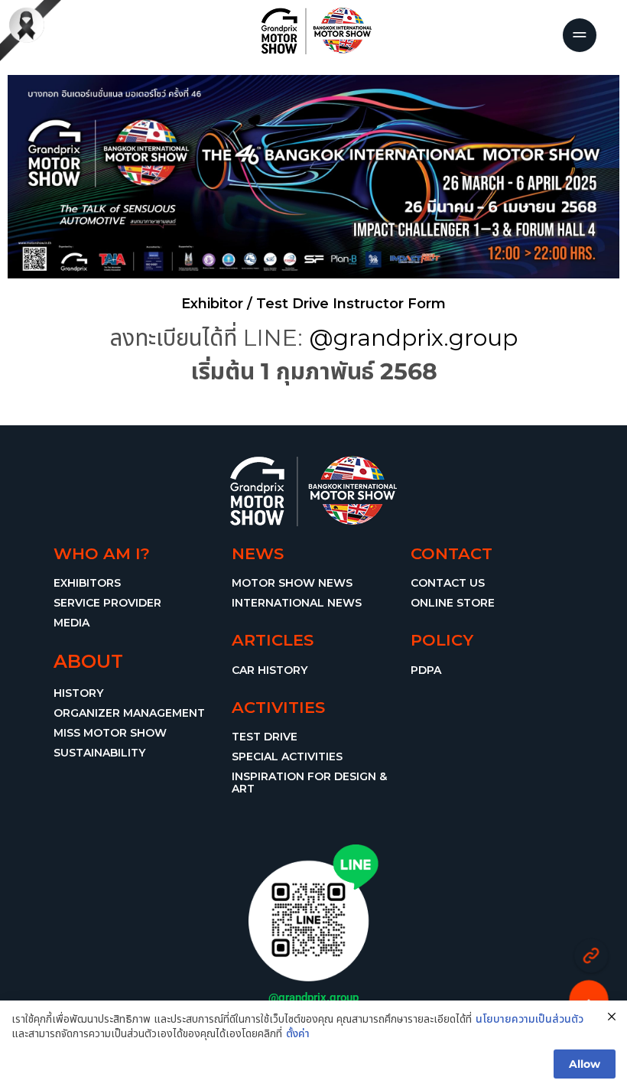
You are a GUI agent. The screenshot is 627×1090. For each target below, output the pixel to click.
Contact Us (448, 583)
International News (297, 603)
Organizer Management (129, 713)
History (78, 693)
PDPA (426, 670)
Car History (269, 670)
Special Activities (287, 756)
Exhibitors (87, 583)
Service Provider (107, 603)
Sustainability (99, 753)
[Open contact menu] (591, 956)
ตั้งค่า (298, 1033)
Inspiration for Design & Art (309, 783)
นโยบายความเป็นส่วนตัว (529, 1019)
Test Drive (264, 736)
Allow (584, 1064)
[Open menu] (579, 35)
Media (71, 623)
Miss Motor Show (110, 733)
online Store (453, 603)
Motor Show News (292, 583)
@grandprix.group (413, 338)
